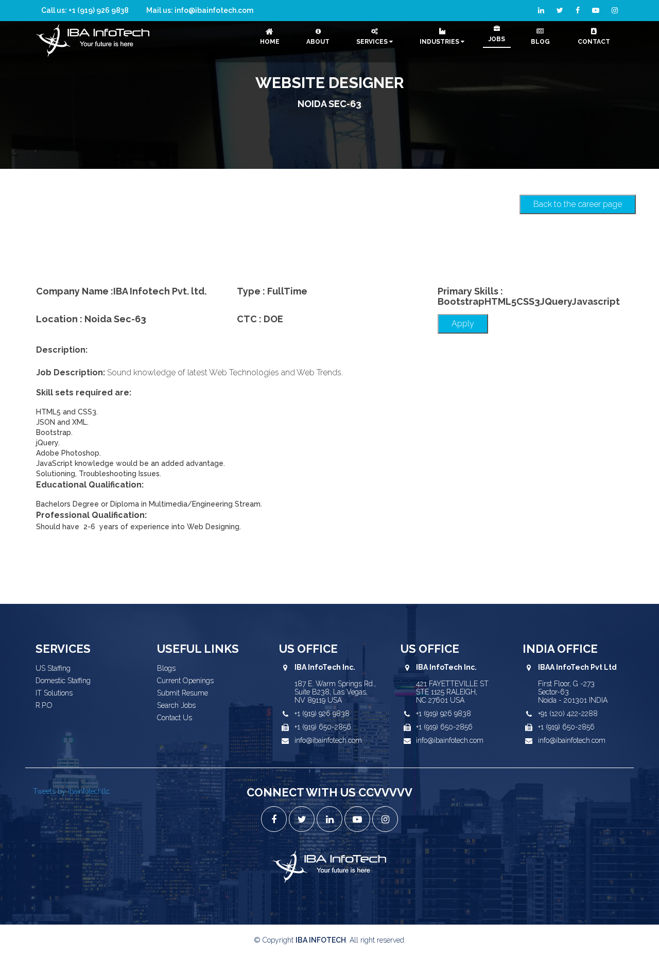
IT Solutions (54, 693)
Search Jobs (176, 705)
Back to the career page (577, 204)
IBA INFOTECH (321, 940)
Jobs (497, 39)
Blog (540, 41)
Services (372, 41)
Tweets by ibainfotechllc (71, 791)
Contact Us (174, 718)
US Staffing (53, 668)
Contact (594, 41)
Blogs (166, 668)
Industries (440, 41)
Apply (463, 323)
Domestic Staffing (63, 680)
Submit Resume (182, 693)
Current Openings (185, 680)
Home (270, 41)
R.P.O (44, 705)
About (318, 41)
